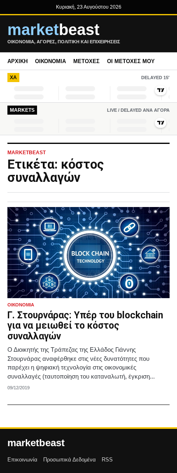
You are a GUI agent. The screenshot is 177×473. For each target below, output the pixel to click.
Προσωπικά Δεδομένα (69, 460)
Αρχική (17, 61)
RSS (107, 460)
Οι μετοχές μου (131, 61)
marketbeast (36, 443)
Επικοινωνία (22, 460)
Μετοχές (86, 61)
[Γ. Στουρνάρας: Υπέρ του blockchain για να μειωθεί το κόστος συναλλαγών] (88, 253)
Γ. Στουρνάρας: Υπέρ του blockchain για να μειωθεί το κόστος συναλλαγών (85, 326)
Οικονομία (50, 61)
